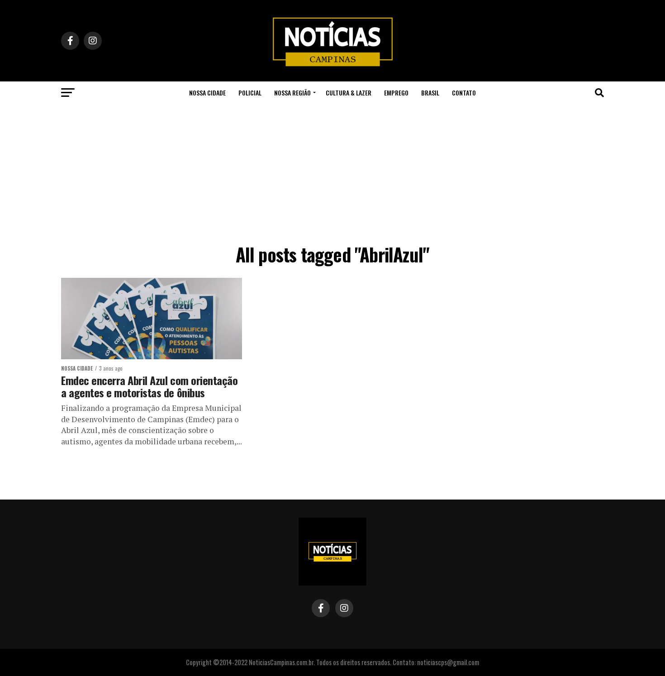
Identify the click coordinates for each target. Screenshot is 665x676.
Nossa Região (292, 92)
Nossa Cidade (207, 92)
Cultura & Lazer (348, 92)
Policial (249, 92)
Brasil (430, 92)
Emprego (396, 92)
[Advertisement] (332, 172)
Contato (464, 92)
